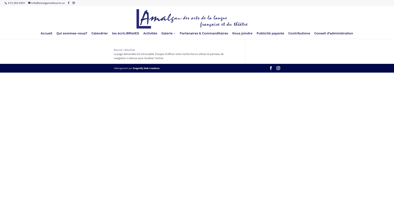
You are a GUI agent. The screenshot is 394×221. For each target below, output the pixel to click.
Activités (150, 33)
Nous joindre (242, 33)
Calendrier (99, 33)
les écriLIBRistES (125, 33)
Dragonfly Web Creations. (146, 68)
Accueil (46, 33)
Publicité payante (270, 33)
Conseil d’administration (333, 33)
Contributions (299, 33)
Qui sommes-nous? (71, 33)
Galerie (167, 33)
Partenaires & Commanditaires (204, 33)
